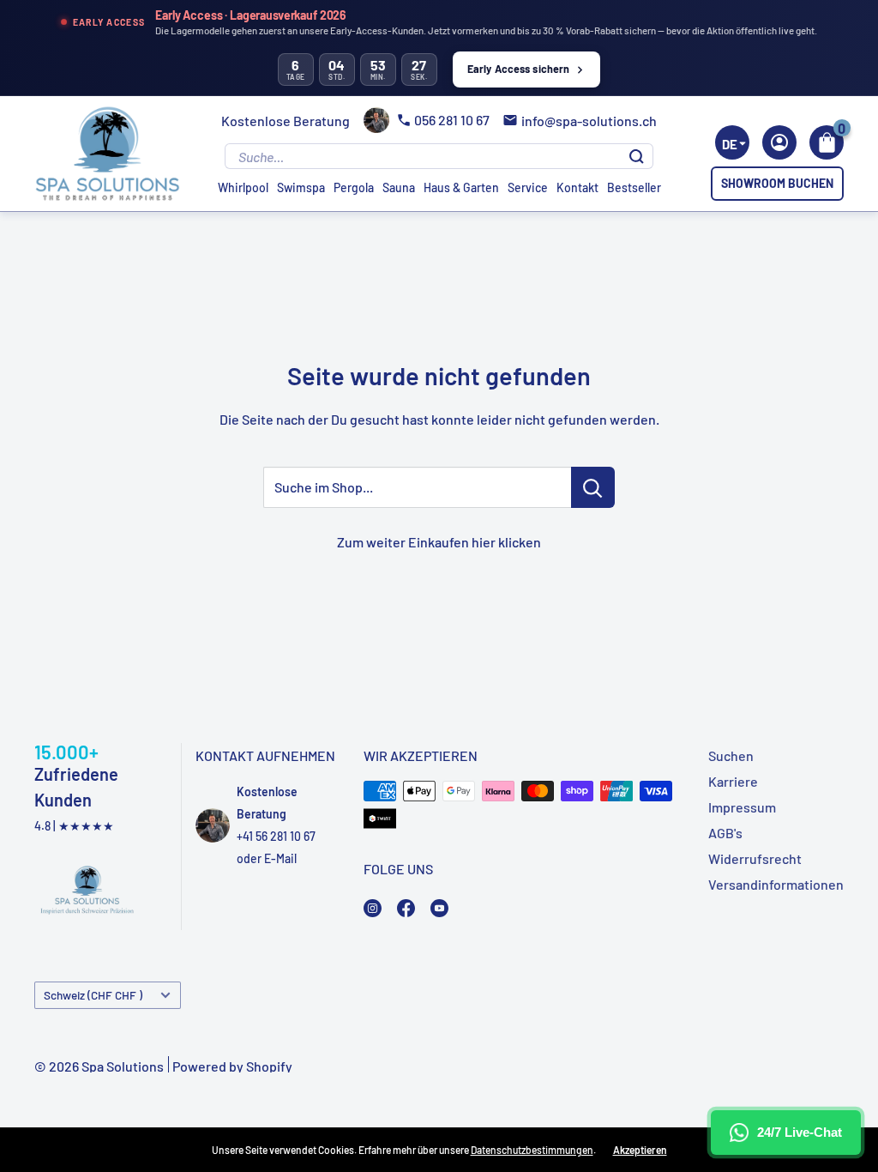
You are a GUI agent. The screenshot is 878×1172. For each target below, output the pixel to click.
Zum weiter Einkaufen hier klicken (439, 542)
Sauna (398, 187)
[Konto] (779, 142)
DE (729, 144)
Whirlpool (243, 187)
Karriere (733, 781)
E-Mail (280, 858)
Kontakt (577, 187)
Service (528, 187)
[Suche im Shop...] (593, 487)
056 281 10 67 (452, 120)
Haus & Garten (461, 187)
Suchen (731, 755)
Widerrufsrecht (755, 858)
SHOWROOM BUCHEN (777, 183)
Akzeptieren (640, 1150)
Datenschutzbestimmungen (532, 1150)
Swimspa (301, 187)
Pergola (354, 187)
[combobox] (732, 142)
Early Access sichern (518, 69)
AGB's (725, 833)
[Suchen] (636, 156)
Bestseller (634, 187)
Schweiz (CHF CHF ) (93, 995)
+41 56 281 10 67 (276, 836)
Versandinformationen (776, 884)
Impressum (742, 807)
